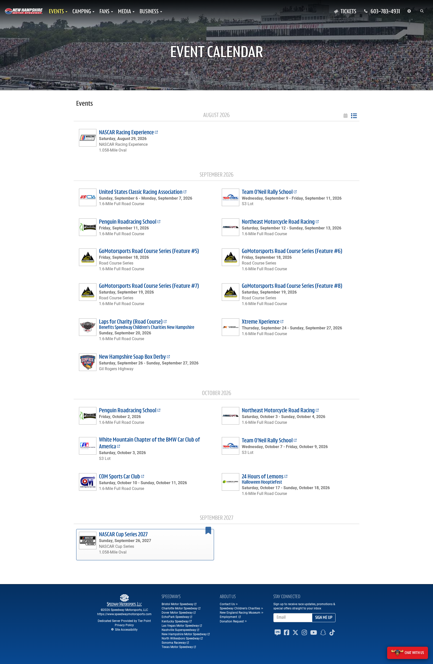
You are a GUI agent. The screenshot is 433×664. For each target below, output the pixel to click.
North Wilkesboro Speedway (181, 638)
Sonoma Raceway (174, 642)
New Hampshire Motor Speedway (184, 634)
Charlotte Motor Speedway (179, 608)
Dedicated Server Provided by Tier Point (124, 621)
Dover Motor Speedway (177, 612)
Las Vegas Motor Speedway (180, 625)
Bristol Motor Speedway (177, 604)
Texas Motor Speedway (177, 647)
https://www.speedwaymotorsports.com (124, 614)
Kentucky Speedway (175, 621)
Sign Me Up (323, 618)
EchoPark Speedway (175, 617)
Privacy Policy (124, 625)
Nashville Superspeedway (179, 630)
